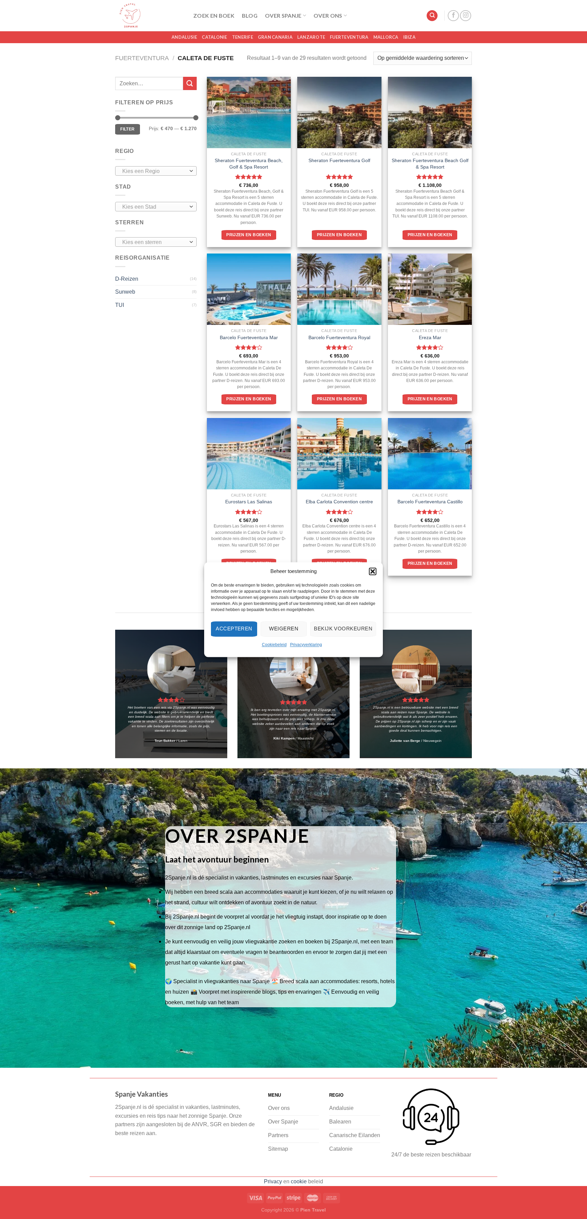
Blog (249, 15)
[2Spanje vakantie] (149, 15)
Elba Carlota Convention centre (339, 501)
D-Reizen (126, 279)
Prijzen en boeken (248, 235)
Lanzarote (311, 37)
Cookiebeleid (274, 644)
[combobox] (156, 171)
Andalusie (184, 37)
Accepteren (234, 628)
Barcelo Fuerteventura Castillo (430, 501)
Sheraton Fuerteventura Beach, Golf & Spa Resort (249, 164)
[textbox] (154, 171)
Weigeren (283, 628)
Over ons (328, 15)
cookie (299, 1181)
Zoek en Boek (213, 15)
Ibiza (409, 37)
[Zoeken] (432, 15)
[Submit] (190, 83)
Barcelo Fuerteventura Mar (249, 337)
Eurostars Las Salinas (248, 501)
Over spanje (283, 15)
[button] (372, 571)
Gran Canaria (275, 37)
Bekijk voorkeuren (343, 628)
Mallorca (385, 37)
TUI (119, 305)
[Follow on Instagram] (465, 15)
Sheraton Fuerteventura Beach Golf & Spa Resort (430, 164)
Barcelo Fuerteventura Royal (339, 337)
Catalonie (214, 37)
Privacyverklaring (306, 644)
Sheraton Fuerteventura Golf (339, 160)
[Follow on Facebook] (453, 15)
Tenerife (242, 37)
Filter (127, 129)
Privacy (273, 1181)
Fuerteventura (349, 37)
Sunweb (125, 292)
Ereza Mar (430, 337)
